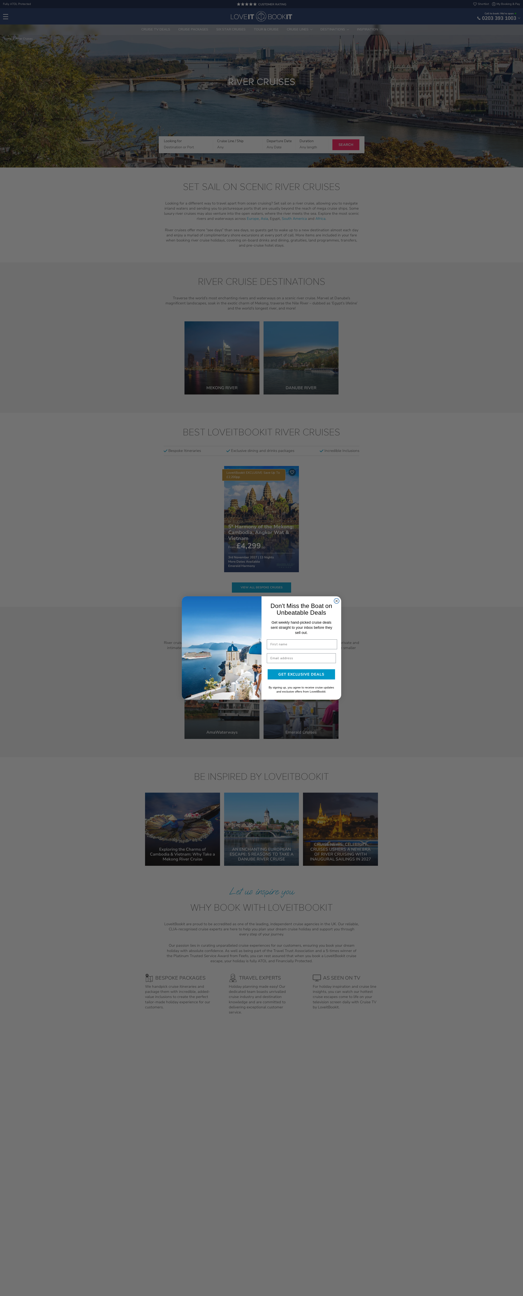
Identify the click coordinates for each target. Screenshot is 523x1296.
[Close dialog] (336, 600)
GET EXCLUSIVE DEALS (301, 674)
